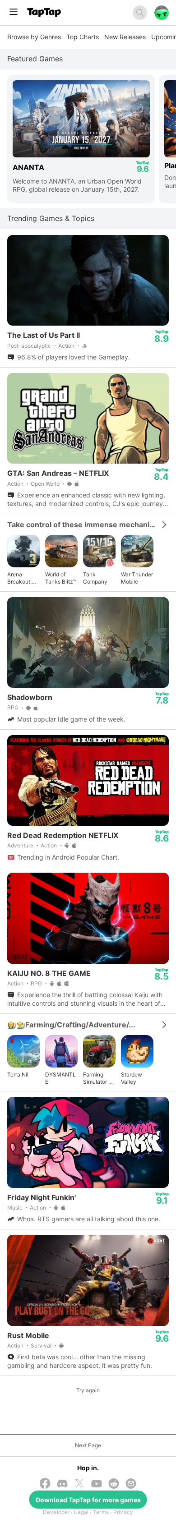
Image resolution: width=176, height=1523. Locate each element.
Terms (101, 1512)
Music (15, 1207)
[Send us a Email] (130, 1484)
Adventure (20, 845)
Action (66, 345)
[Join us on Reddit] (113, 1484)
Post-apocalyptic (29, 345)
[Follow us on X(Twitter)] (79, 1484)
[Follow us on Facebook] (45, 1484)
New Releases (125, 37)
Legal (81, 1512)
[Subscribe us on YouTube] (96, 1484)
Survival (41, 1345)
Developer (56, 1512)
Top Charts (82, 37)
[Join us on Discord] (62, 1484)
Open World (45, 483)
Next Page (88, 1445)
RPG (13, 707)
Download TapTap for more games (88, 1500)
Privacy (123, 1512)
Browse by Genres (34, 37)
